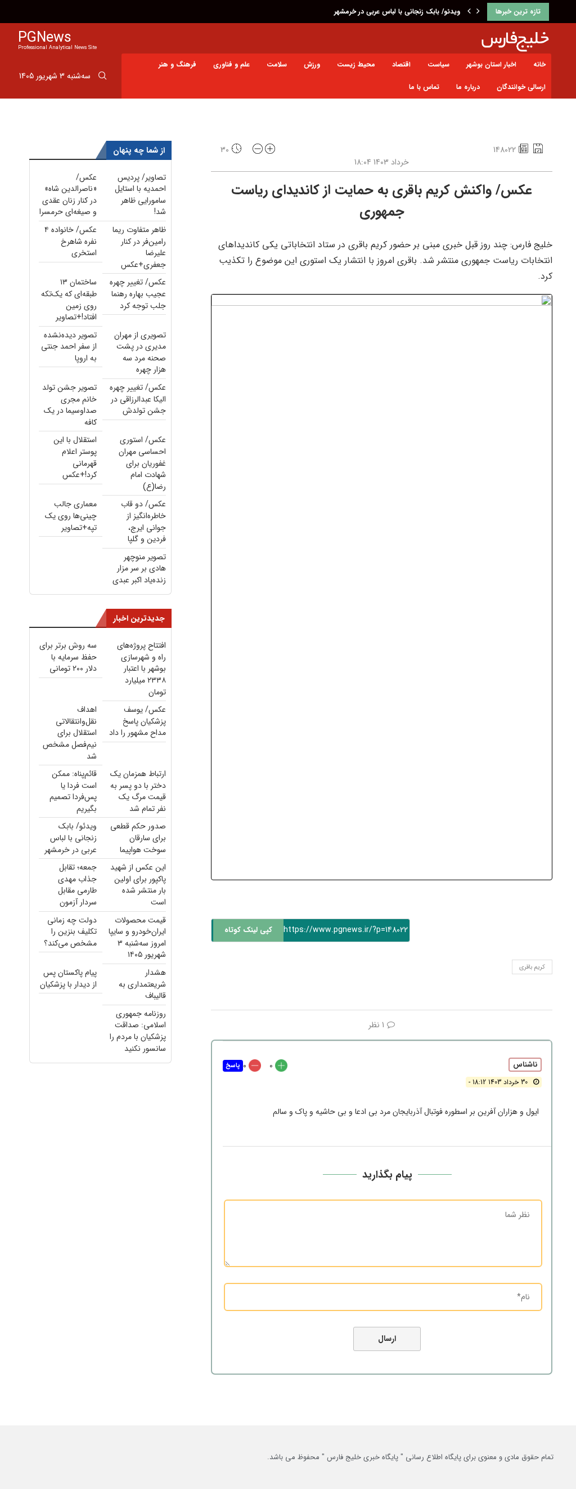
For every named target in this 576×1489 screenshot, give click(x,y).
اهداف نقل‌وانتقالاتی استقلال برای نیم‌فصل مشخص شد (70, 732)
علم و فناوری (231, 64)
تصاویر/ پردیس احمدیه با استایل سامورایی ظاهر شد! (140, 195)
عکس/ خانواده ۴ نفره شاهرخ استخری (70, 241)
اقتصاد (401, 64)
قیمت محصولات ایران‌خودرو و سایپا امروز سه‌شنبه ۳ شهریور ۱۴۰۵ (137, 937)
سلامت (277, 64)
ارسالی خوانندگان (521, 87)
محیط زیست (356, 64)
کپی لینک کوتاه (248, 930)
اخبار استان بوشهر (491, 64)
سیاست (438, 64)
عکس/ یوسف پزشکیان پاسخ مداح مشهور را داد (137, 721)
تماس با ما (424, 87)
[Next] (478, 12)
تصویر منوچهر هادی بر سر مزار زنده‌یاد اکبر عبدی (139, 568)
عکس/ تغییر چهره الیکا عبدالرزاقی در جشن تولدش (138, 399)
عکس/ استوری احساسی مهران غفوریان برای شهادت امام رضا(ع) (142, 463)
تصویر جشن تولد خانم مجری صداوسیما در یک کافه (69, 405)
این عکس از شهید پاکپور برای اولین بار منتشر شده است (138, 884)
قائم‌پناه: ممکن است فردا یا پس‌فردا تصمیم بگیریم (73, 791)
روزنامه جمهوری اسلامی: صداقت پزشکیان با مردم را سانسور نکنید (138, 1031)
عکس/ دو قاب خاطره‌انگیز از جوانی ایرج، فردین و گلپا (143, 521)
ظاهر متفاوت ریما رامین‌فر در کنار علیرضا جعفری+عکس (139, 247)
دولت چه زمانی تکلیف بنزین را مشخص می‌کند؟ (70, 931)
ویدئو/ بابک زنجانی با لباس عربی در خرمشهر (397, 11)
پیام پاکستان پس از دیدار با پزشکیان (68, 978)
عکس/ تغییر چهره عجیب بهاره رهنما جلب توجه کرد (138, 293)
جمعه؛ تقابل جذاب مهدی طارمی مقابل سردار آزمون (77, 884)
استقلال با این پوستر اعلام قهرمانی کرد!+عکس (75, 457)
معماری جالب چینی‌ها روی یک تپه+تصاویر (71, 515)
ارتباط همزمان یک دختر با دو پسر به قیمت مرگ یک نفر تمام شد (138, 791)
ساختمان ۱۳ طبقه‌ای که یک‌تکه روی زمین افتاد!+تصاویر (69, 299)
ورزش (312, 64)
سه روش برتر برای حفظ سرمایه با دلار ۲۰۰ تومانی (68, 657)
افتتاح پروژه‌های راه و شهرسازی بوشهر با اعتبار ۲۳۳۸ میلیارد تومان (141, 668)
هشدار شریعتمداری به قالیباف (142, 984)
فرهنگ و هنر (177, 64)
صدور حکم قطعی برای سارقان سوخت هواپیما (138, 837)
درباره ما (468, 87)
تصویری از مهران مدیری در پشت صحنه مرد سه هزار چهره (140, 352)
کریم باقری (532, 967)
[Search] (102, 78)
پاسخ (233, 1066)
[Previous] (469, 12)
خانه (539, 64)
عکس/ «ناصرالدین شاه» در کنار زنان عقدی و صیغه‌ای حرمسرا (68, 195)
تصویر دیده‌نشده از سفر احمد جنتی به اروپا (69, 346)
